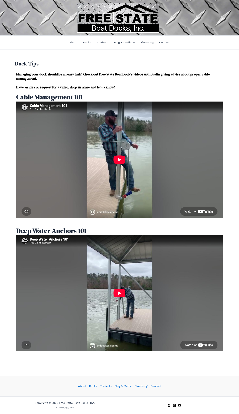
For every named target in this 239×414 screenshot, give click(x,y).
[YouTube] (179, 405)
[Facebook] (169, 405)
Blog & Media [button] (123, 386)
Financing (141, 386)
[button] (124, 43)
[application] (133, 43)
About (82, 386)
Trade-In (106, 386)
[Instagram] (174, 405)
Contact (155, 386)
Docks (93, 386)
